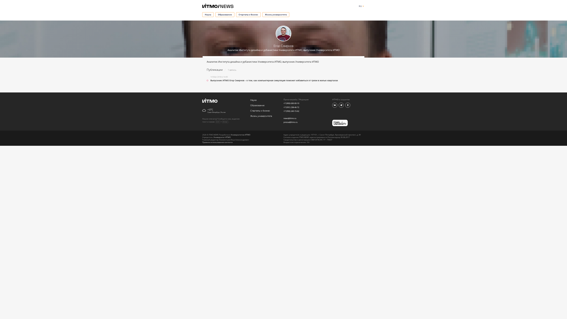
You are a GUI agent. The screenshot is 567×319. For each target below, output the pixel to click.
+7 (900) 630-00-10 (291, 103)
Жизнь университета (276, 14)
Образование (225, 14)
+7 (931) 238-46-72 (291, 107)
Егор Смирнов (283, 46)
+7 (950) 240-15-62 (291, 111)
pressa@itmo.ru (291, 122)
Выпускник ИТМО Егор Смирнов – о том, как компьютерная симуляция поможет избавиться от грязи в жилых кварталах (274, 80)
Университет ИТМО (222, 137)
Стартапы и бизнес (248, 14)
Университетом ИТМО (240, 135)
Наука (208, 14)
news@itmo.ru (290, 118)
